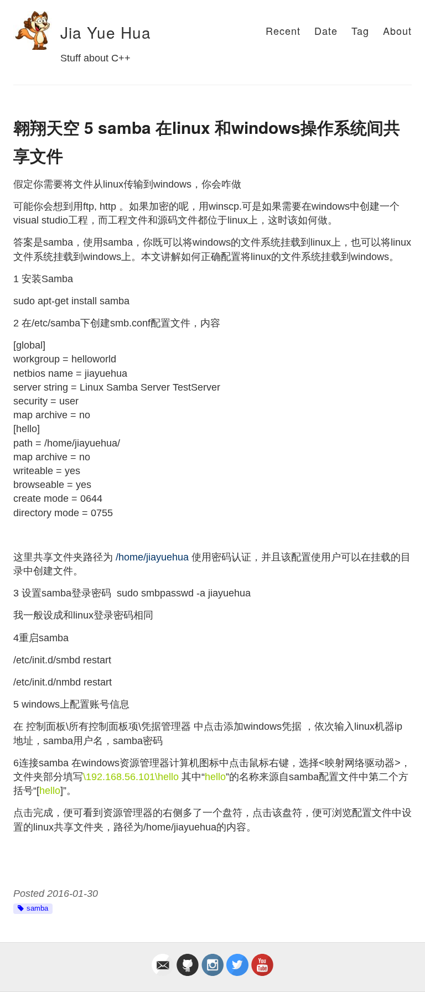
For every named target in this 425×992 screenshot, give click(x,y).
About (397, 30)
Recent (283, 30)
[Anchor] (53, 32)
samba (37, 908)
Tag (360, 30)
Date (326, 30)
